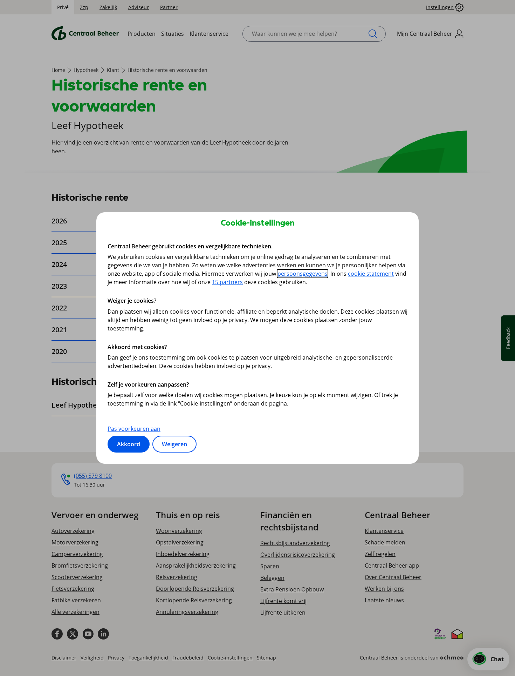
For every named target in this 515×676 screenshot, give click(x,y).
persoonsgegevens (302, 273)
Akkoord (128, 444)
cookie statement (371, 273)
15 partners (227, 282)
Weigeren (174, 444)
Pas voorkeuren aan (134, 429)
